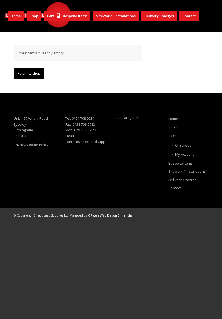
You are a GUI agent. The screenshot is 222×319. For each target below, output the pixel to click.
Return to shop (29, 73)
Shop (172, 127)
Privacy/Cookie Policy (31, 144)
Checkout (183, 145)
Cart (172, 135)
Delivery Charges (182, 179)
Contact (174, 187)
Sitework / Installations (187, 171)
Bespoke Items (180, 163)
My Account (184, 154)
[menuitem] (16, 16)
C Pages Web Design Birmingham (112, 215)
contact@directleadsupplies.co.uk (92, 141)
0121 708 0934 (83, 118)
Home (173, 118)
